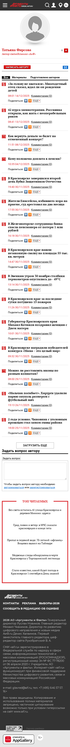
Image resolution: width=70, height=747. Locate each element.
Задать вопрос (12, 458)
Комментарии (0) (41, 95)
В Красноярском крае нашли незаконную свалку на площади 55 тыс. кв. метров (38, 253)
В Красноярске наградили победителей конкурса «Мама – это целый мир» (38, 349)
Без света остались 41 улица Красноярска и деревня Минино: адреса (35, 511)
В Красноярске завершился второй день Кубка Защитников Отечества (34, 180)
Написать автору (17, 67)
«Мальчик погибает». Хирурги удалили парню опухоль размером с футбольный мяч (37, 396)
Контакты (11, 603)
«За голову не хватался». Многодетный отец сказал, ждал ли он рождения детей (37, 87)
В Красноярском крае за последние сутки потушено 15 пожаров (35, 300)
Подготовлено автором (45, 77)
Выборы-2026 (49, 603)
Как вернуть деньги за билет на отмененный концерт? (32, 137)
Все (6, 77)
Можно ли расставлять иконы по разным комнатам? (33, 372)
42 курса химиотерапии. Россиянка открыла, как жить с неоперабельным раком (37, 113)
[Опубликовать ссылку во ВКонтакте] (25, 100)
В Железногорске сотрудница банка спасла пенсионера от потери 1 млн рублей (35, 227)
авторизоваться (14, 487)
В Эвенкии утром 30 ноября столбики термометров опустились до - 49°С (36, 277)
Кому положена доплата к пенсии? (34, 159)
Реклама (29, 603)
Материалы (19, 77)
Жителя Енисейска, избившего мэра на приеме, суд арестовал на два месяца (37, 202)
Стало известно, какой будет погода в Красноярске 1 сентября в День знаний (35, 572)
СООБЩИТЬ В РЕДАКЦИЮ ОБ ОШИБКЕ (31, 608)
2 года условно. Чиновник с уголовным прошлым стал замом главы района (37, 421)
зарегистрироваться (42, 487)
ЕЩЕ (36, 100)
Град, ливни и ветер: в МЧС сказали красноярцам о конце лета (35, 526)
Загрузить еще (35, 445)
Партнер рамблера (35, 728)
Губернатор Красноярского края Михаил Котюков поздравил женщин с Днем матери (37, 324)
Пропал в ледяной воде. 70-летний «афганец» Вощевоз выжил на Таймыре (35, 541)
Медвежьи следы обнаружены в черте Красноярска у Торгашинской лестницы (35, 557)
